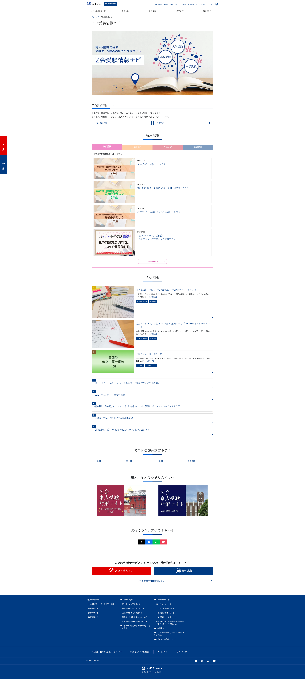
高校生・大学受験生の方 (131, 604)
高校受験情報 (93, 608)
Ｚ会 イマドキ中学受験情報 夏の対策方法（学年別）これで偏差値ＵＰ (157, 237)
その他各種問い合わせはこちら (151, 580)
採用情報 (183, 4)
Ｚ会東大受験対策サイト (165, 608)
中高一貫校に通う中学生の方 (133, 608)
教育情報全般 (93, 617)
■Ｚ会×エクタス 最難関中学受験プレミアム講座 (135, 627)
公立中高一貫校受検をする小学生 (134, 621)
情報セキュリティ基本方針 (140, 652)
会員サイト (193, 4)
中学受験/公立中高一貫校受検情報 (101, 604)
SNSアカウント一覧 (163, 604)
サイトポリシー (163, 652)
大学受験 (179, 11)
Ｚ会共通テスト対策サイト (166, 617)
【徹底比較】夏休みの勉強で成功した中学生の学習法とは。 (123, 430)
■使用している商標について (165, 639)
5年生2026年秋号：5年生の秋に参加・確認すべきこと (163, 188)
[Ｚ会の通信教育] (156, 541)
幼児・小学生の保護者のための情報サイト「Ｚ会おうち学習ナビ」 (170, 622)
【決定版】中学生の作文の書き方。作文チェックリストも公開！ (167, 290)
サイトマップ (182, 652)
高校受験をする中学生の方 (132, 613)
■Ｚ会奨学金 (159, 628)
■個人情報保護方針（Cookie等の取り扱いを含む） (169, 634)
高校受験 (152, 11)
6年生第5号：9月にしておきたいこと (154, 164)
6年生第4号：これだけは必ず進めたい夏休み (158, 212)
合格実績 (159, 4)
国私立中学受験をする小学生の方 (134, 617)
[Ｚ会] (148, 541)
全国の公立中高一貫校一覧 (149, 354)
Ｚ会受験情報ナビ (110, 4)
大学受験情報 (93, 613)
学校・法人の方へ (171, 4)
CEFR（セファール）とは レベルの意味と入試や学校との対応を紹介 (127, 383)
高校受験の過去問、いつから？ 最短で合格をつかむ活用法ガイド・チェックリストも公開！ (138, 406)
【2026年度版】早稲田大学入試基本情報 (113, 418)
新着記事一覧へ (152, 261)
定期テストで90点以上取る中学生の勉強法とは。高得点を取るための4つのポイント (173, 325)
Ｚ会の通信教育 (101, 123)
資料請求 (186, 570)
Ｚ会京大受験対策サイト (165, 613)
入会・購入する (123, 570)
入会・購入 (3, 147)
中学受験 (125, 11)
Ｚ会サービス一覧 (207, 4)
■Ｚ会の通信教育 (126, 600)
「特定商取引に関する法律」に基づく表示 (106, 652)
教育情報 (207, 11)
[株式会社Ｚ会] (141, 541)
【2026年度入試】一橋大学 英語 (109, 395)
